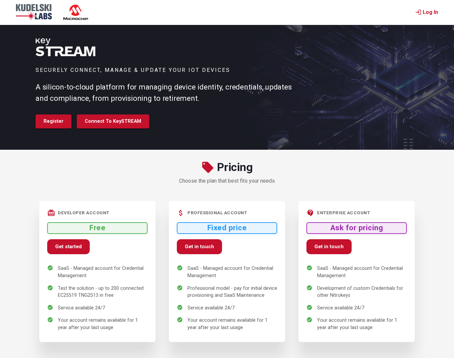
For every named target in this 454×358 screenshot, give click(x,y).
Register (53, 121)
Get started (68, 247)
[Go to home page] (34, 12)
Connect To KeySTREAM (113, 121)
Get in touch (199, 247)
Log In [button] (430, 12)
